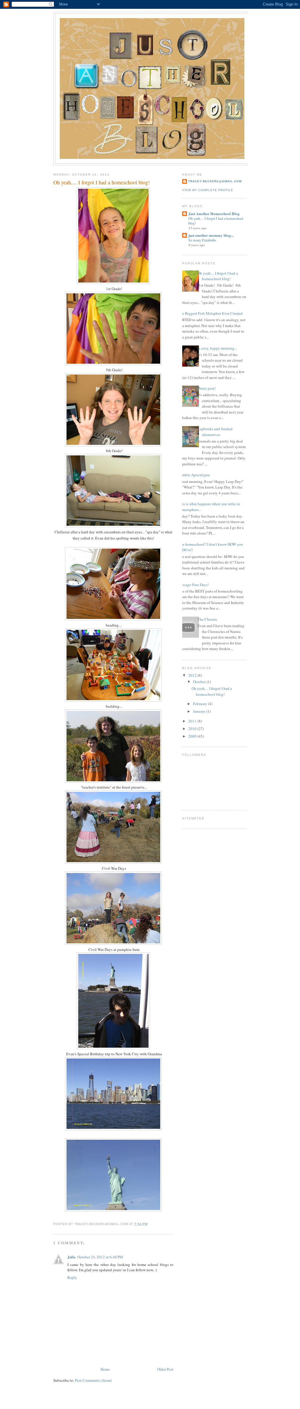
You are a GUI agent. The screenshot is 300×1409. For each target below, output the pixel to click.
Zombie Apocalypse (194, 474)
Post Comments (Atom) (93, 1380)
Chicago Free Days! (193, 584)
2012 (192, 675)
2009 (192, 736)
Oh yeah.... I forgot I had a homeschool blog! (217, 276)
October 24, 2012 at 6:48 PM (100, 1257)
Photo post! (206, 388)
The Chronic (207, 619)
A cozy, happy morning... (217, 348)
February (200, 703)
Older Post (165, 1369)
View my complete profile (207, 190)
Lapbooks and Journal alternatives (215, 431)
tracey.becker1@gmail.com (215, 181)
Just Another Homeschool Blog (214, 213)
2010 (192, 728)
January (199, 711)
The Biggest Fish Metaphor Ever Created (210, 313)
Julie (71, 1257)
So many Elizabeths (202, 240)
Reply (72, 1277)
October (200, 681)
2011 (192, 721)
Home (105, 1369)
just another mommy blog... (210, 235)
